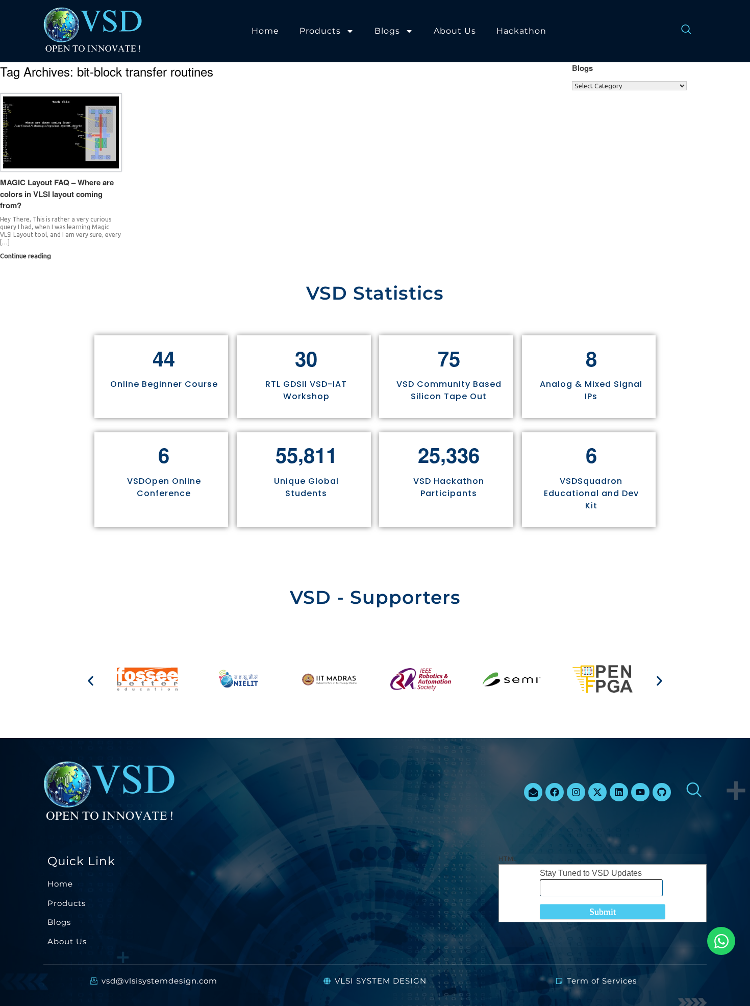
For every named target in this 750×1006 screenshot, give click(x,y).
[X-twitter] (597, 792)
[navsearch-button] (681, 31)
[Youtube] (640, 792)
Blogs (387, 31)
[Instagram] (576, 792)
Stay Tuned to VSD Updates (591, 873)
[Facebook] (554, 792)
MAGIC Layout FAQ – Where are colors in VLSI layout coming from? (57, 194)
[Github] (662, 792)
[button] (90, 680)
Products (320, 31)
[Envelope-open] (533, 792)
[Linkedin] (619, 792)
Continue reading (26, 255)
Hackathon (521, 31)
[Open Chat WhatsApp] (721, 941)
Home (265, 31)
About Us (455, 31)
